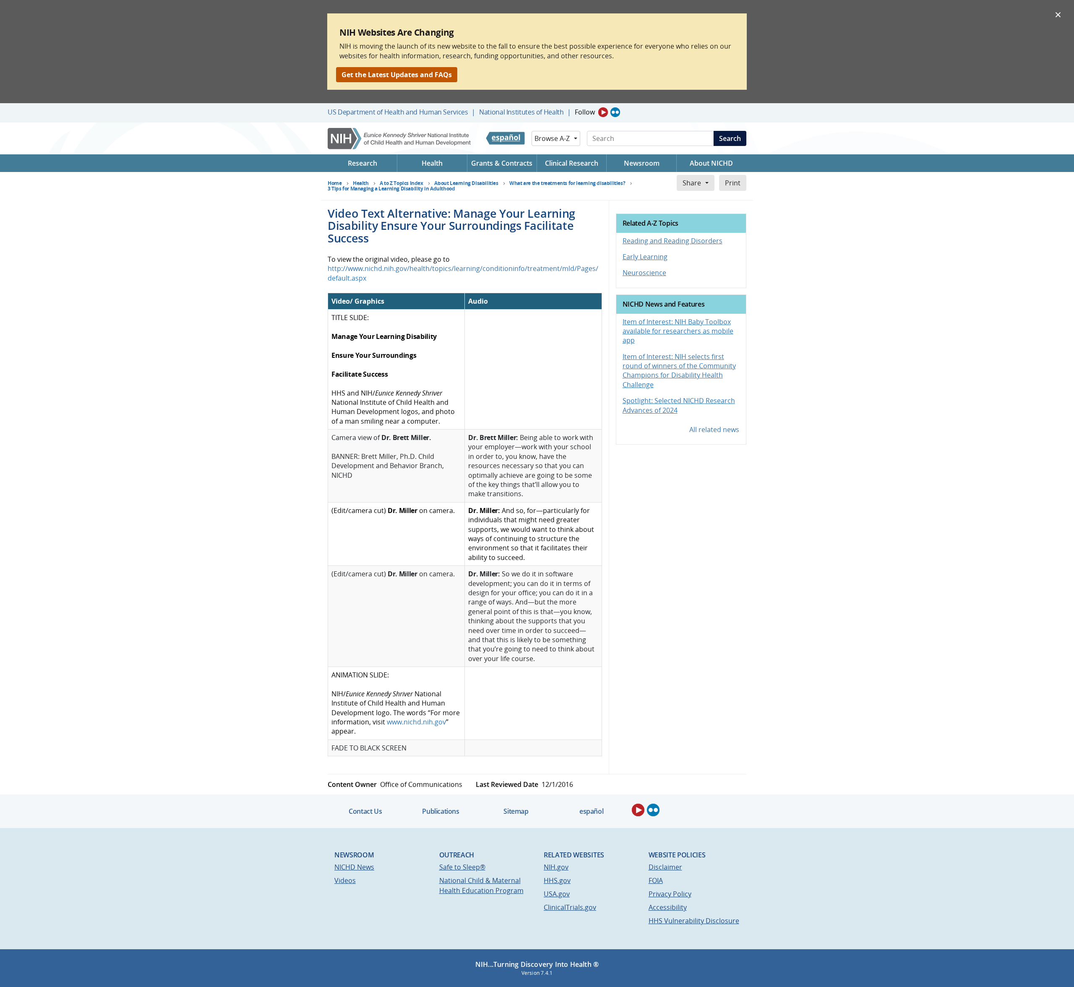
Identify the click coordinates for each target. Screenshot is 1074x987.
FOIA (656, 880)
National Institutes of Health (521, 112)
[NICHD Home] (400, 138)
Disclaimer (665, 867)
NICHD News (354, 867)
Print (732, 183)
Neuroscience (644, 272)
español (591, 811)
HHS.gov (557, 880)
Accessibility (668, 907)
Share (692, 183)
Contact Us (365, 811)
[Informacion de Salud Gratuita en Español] (505, 138)
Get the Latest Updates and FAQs (396, 74)
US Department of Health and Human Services (398, 112)
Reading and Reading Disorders (672, 240)
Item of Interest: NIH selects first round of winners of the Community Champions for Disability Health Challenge (679, 370)
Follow (585, 112)
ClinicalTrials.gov (570, 907)
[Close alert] (1058, 14)
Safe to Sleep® (462, 867)
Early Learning (645, 256)
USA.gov (557, 893)
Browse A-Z (552, 138)
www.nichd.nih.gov (416, 722)
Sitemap (515, 811)
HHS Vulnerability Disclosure (694, 920)
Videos (345, 880)
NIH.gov (556, 867)
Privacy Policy (670, 893)
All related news (714, 429)
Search (730, 138)
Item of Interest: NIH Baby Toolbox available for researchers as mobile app (678, 331)
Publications (440, 811)
